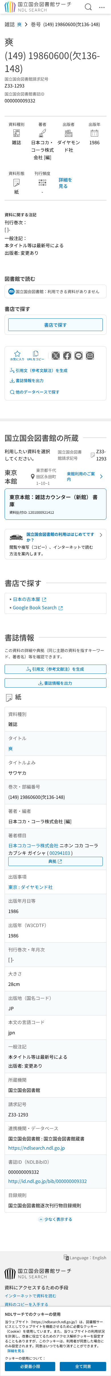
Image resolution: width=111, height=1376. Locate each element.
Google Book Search (35, 607)
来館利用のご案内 (81, 476)
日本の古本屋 (27, 598)
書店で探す (55, 324)
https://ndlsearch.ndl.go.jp (36, 1147)
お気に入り (17, 359)
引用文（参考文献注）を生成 (41, 370)
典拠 (52, 861)
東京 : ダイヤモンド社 (30, 886)
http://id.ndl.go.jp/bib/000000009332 (47, 1181)
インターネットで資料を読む (30, 1296)
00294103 (60, 852)
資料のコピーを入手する (26, 1304)
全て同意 (83, 1366)
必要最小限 (30, 1366)
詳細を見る (65, 182)
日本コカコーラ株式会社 (33, 845)
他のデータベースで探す (37, 392)
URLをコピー (35, 359)
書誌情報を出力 (30, 380)
